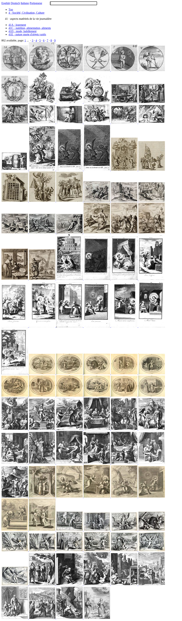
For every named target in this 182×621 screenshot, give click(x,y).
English (5, 3)
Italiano (25, 3)
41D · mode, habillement (22, 31)
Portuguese (36, 3)
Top (11, 9)
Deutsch (15, 3)
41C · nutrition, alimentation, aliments (30, 28)
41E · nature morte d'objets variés (27, 34)
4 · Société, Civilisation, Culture (26, 12)
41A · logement (17, 24)
